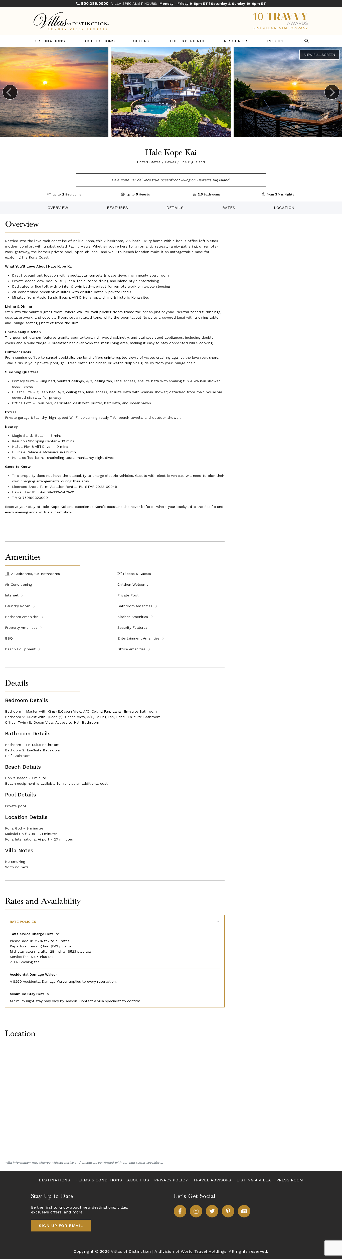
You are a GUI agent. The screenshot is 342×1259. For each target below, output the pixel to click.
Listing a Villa (254, 1180)
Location (284, 207)
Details (175, 207)
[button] (306, 41)
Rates (228, 207)
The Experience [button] (187, 41)
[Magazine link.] (244, 1211)
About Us (138, 1180)
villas (122, 1207)
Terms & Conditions (99, 1180)
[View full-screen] (319, 55)
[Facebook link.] (180, 1211)
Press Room (289, 1180)
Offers (141, 41)
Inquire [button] (275, 41)
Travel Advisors (212, 1180)
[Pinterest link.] (228, 1211)
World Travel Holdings (203, 1251)
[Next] (331, 92)
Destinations (49, 41)
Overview (58, 207)
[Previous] (10, 92)
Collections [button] (100, 41)
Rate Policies (23, 922)
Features (117, 207)
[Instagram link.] (196, 1211)
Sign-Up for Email (61, 1225)
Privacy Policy (171, 1180)
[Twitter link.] (212, 1211)
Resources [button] (236, 41)
